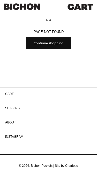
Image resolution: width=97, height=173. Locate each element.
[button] (80, 6)
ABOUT (10, 122)
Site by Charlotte (66, 166)
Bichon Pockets (42, 166)
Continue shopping (48, 43)
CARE (9, 94)
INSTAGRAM (14, 137)
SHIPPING (12, 108)
